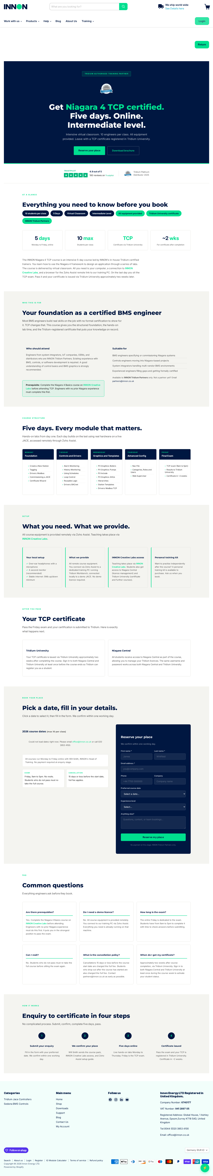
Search (7, 1160)
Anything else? (127, 814)
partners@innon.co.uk (123, 381)
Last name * (159, 751)
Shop (59, 1103)
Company (158, 776)
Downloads (62, 1108)
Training (87, 21)
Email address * (128, 763)
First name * (126, 751)
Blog (58, 21)
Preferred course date (131, 788)
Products (32, 21)
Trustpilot (109, 175)
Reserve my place (153, 837)
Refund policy (96, 1160)
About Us (71, 21)
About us (18, 1160)
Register (39, 1160)
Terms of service (78, 1160)
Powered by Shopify (14, 1167)
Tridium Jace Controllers (17, 1099)
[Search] (123, 6)
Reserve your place (89, 150)
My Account (62, 1126)
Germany (195, 1150)
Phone (123, 776)
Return (202, 44)
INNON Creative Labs (34, 538)
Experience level (128, 801)
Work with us (12, 21)
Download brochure (123, 150)
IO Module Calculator (56, 1160)
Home (59, 1099)
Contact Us (62, 1121)
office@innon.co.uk (81, 741)
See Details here (174, 8)
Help (47, 21)
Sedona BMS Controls (16, 1103)
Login (28, 1160)
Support (60, 1112)
